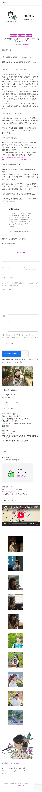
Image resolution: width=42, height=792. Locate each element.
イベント (21, 35)
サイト (4, 330)
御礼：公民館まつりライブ (8, 267)
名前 (5, 316)
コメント (6, 290)
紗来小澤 (26, 44)
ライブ (28, 35)
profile (4, 773)
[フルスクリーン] (37, 524)
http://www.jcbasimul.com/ (11, 492)
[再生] (5, 524)
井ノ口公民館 (14, 421)
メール (5, 321)
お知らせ (13, 35)
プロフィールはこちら (10, 402)
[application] (21, 515)
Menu (5, 3)
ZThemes (21, 785)
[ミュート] (34, 524)
